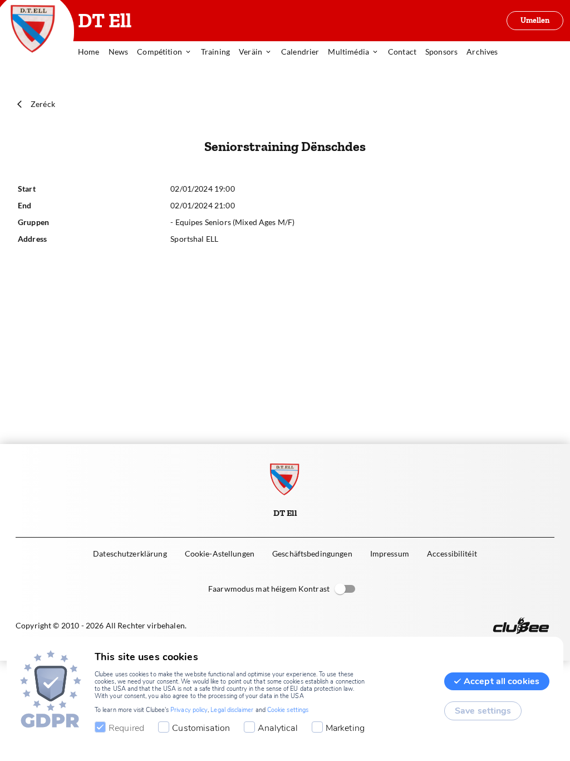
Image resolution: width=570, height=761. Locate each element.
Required (126, 728)
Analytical (278, 728)
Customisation (201, 728)
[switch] (340, 588)
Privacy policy (189, 710)
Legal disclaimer (231, 710)
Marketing (345, 728)
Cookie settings (287, 710)
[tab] (93, 52)
